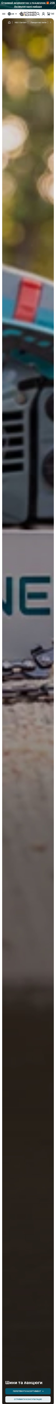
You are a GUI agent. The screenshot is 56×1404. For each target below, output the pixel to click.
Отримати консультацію (28, 1399)
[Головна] (9, 22)
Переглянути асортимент (27, 1391)
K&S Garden (21, 22)
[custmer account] (43, 14)
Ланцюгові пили (38, 22)
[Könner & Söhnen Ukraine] (27, 14)
